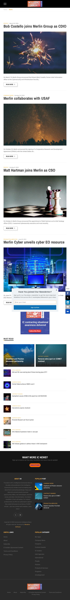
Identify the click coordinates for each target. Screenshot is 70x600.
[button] (35, 291)
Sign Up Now (35, 307)
